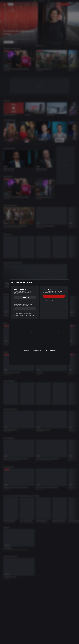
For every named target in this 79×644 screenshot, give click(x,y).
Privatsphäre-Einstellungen (49, 350)
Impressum (26, 350)
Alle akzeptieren (25, 297)
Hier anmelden (55, 300)
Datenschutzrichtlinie (37, 350)
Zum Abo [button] (54, 296)
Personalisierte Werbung (24, 308)
